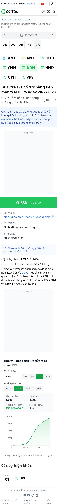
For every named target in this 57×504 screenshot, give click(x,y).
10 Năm (28, 388)
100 (25, 376)
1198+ (12, 3)
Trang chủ (6, 19)
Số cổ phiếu (10, 371)
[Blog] (53, 11)
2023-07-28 (31, 19)
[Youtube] (28, 495)
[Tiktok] (33, 495)
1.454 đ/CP (30, 3)
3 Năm (8, 388)
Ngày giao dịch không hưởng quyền (27, 217)
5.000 (48, 376)
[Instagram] (37, 495)
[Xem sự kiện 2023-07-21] (4, 35)
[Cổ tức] (48, 11)
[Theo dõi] (43, 11)
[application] (28, 434)
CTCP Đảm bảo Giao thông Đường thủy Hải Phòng (26, 100)
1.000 (39, 376)
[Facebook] (20, 495)
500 (32, 376)
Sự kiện (18, 19)
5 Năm (18, 388)
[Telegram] (24, 495)
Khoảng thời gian (13, 383)
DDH (24, 272)
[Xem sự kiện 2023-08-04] (53, 35)
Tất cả (38, 388)
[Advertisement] (28, 163)
